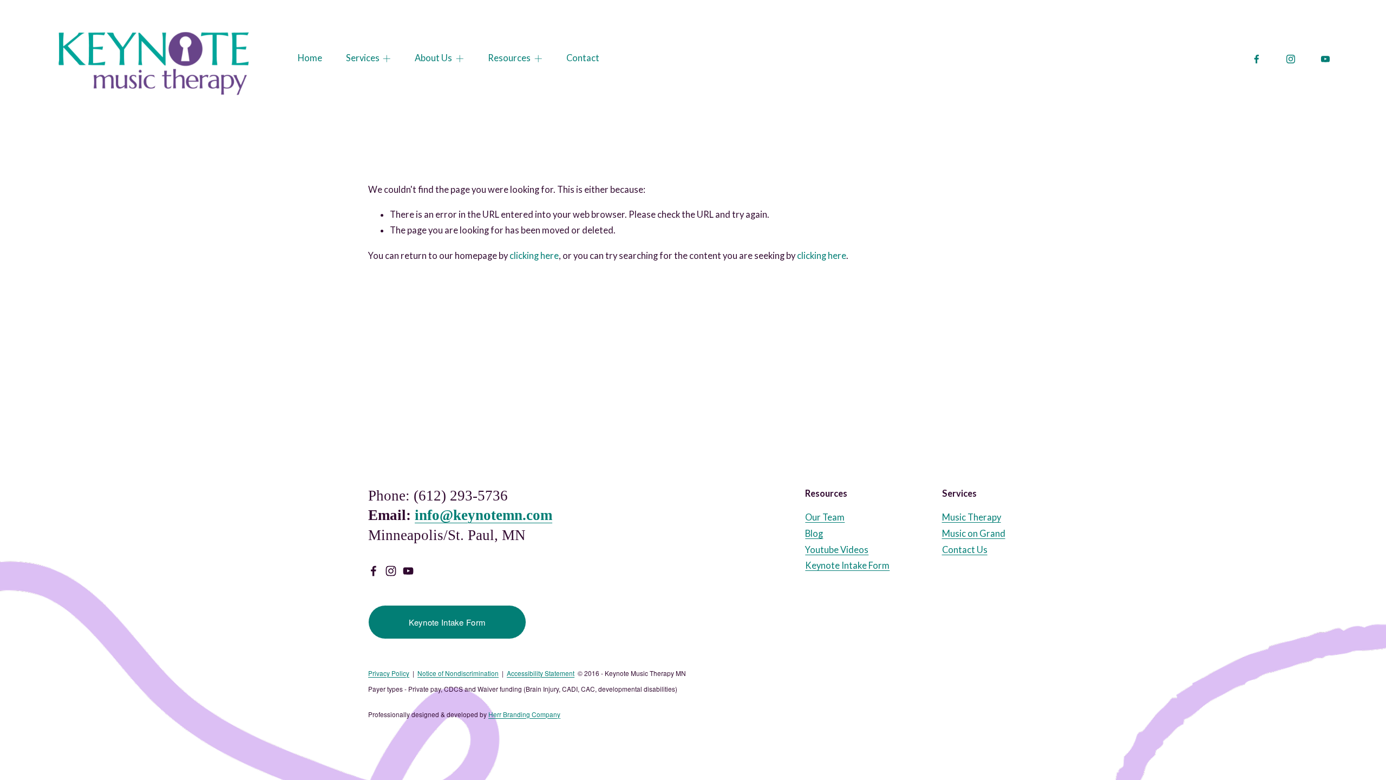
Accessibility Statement (540, 673)
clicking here (534, 255)
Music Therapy (971, 517)
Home (310, 58)
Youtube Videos (836, 549)
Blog (814, 533)
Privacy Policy (388, 673)
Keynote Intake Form (447, 622)
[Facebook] (1256, 59)
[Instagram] (1290, 59)
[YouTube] (1325, 59)
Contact (582, 58)
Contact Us (965, 549)
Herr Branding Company (524, 714)
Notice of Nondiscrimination (458, 673)
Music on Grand (973, 533)
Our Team (825, 517)
